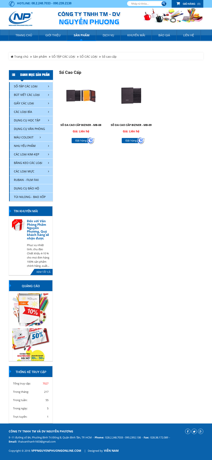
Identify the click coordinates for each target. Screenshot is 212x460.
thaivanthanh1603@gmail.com (37, 441)
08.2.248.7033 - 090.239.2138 (51, 3)
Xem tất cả (43, 272)
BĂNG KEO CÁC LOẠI (28, 163)
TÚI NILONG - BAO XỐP (30, 197)
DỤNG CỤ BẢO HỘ (26, 188)
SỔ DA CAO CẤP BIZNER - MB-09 (131, 125)
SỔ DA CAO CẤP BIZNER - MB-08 (80, 125)
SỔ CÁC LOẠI (88, 57)
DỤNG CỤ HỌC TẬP (27, 120)
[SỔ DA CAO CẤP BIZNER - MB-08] (81, 95)
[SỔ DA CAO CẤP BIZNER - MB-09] (131, 95)
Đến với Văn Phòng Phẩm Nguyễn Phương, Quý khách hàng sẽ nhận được (38, 229)
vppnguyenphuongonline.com (56, 451)
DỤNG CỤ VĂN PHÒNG (29, 129)
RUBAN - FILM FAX (26, 180)
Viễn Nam (111, 451)
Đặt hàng (81, 140)
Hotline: (24, 3)
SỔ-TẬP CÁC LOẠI (63, 57)
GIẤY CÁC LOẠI (24, 103)
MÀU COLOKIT (24, 137)
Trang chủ (24, 35)
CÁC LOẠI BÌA (23, 112)
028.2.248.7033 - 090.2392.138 (123, 437)
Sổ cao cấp (109, 57)
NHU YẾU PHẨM (25, 146)
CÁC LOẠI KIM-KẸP (26, 154)
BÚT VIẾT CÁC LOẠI (27, 95)
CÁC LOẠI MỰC (24, 171)
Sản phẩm (40, 57)
